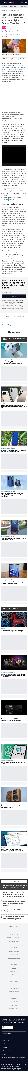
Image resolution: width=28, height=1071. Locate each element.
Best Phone (14, 964)
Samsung (5, 207)
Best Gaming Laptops (14, 951)
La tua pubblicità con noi (8, 1050)
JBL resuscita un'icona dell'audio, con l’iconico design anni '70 (14, 918)
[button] (2, 2)
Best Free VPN (14, 934)
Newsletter (23, 58)
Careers (4, 1054)
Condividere (6, 58)
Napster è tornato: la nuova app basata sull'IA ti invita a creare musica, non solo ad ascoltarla (13, 894)
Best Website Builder (14, 941)
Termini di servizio (19, 300)
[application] (14, 154)
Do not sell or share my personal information (13, 1057)
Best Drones (14, 1005)
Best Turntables (14, 981)
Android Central (17, 229)
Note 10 (19, 255)
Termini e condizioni (7, 1033)
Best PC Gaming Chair (14, 958)
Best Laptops (14, 947)
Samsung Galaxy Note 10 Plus (14, 191)
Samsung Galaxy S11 (9, 200)
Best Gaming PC (14, 954)
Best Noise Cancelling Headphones (14, 985)
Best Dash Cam (14, 1001)
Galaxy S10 (7, 175)
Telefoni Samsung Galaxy (13, 10)
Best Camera (14, 998)
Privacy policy (5, 1040)
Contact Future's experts (8, 1037)
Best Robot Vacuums (14, 1008)
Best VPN (14, 931)
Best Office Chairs (14, 991)
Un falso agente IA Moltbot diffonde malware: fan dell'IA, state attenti (15, 886)
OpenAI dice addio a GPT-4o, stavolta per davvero (12, 911)
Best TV (14, 968)
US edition (13, 1066)
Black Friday (13, 6)
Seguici (15, 58)
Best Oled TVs (14, 971)
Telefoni (3, 10)
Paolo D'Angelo (16, 30)
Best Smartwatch (14, 975)
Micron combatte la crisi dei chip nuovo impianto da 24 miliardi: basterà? (14, 903)
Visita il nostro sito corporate (17, 1022)
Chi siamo (4, 1047)
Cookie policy (5, 1044)
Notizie (4, 27)
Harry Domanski (7, 30)
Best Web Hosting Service (14, 937)
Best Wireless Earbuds (14, 988)
